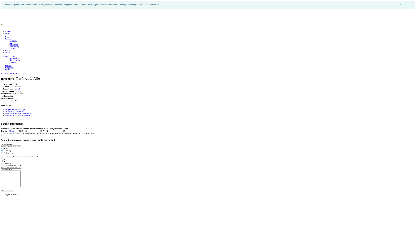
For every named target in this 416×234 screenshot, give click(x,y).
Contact (12, 49)
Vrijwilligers (14, 45)
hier (82, 133)
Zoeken (7, 52)
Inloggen (13, 62)
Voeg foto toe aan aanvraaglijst (15, 109)
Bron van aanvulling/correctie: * (12, 165)
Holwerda (12, 131)
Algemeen (13, 41)
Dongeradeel (9, 68)
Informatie (8, 39)
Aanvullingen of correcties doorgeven (18, 115)
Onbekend (7, 163)
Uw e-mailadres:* (7, 144)
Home (7, 37)
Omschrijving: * (6, 169)
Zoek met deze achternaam (14, 111)
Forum (7, 50)
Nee (5, 161)
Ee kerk (8, 70)
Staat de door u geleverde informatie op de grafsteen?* (19, 157)
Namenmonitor (15, 60)
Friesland (8, 66)
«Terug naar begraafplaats (10, 73)
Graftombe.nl (9, 31)
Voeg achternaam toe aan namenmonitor (19, 113)
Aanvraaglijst (14, 58)
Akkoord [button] (403, 5)
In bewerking (14, 47)
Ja (4, 159)
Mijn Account (10, 56)
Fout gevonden (9, 153)
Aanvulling (7, 151)
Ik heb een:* (5, 149)
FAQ (11, 43)
